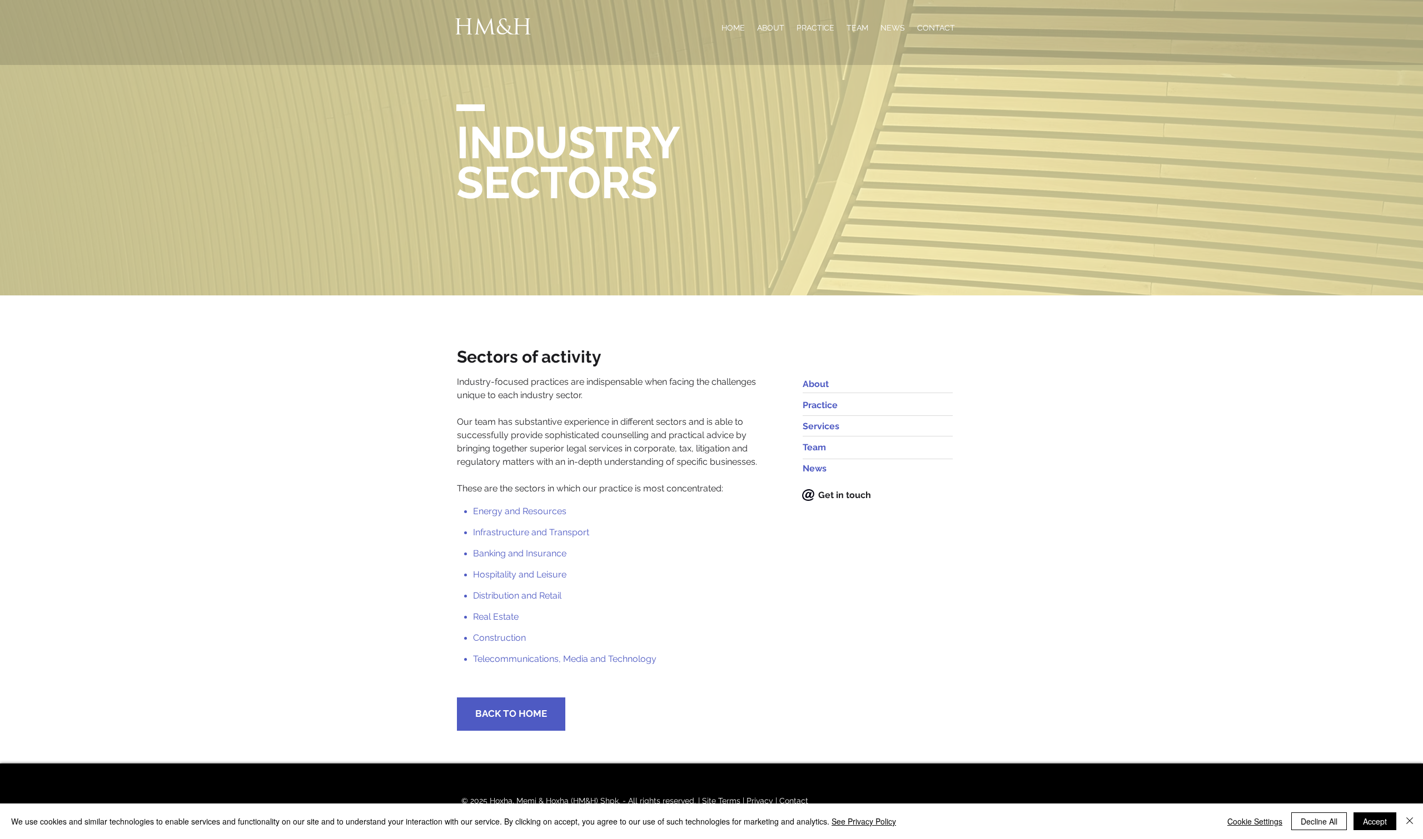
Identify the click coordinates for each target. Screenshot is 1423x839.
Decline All (1319, 821)
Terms (729, 800)
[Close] (1409, 821)
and (529, 595)
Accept (1375, 821)
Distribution (496, 595)
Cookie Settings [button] (1254, 821)
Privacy (759, 800)
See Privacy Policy (864, 821)
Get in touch (844, 495)
